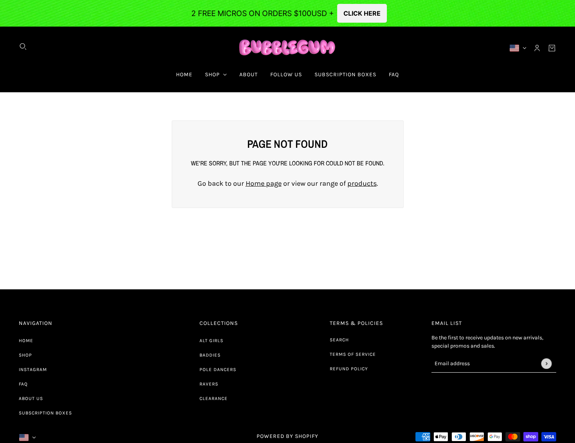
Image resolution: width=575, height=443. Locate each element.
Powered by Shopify (287, 436)
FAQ (23, 384)
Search (339, 340)
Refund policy (349, 368)
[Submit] (546, 363)
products (362, 183)
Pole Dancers (217, 369)
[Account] (537, 48)
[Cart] (552, 48)
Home (26, 340)
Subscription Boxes (45, 413)
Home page (264, 183)
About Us (31, 398)
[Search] (23, 46)
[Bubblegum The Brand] (287, 48)
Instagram (33, 369)
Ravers (208, 384)
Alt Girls (211, 340)
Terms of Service (353, 354)
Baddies (210, 355)
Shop (25, 355)
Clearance (213, 398)
